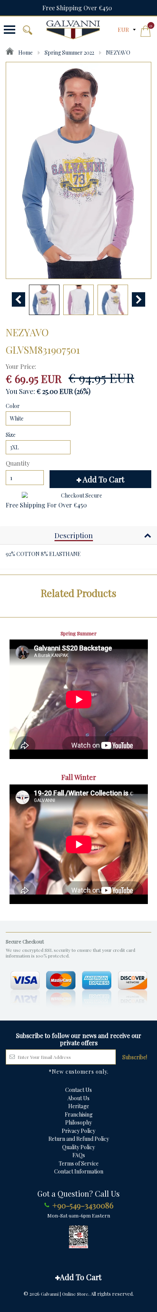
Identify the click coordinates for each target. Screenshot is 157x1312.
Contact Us (78, 1089)
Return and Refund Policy (78, 1138)
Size (11, 434)
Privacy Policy (78, 1130)
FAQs (78, 1155)
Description (73, 535)
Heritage (78, 1106)
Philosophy (78, 1122)
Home (25, 52)
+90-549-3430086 (83, 1205)
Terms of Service (79, 1163)
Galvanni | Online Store (64, 1294)
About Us (78, 1098)
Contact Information (78, 1171)
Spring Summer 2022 (69, 52)
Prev (18, 299)
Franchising (79, 1114)
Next (138, 299)
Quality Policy (78, 1147)
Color (13, 406)
